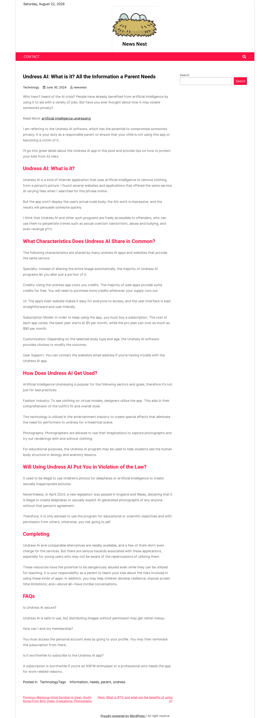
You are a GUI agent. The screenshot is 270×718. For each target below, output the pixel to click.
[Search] (244, 56)
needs (94, 682)
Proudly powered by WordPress (123, 716)
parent (106, 682)
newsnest (80, 87)
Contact (32, 57)
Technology (31, 87)
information (79, 682)
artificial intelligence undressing (66, 118)
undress (119, 682)
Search (184, 75)
